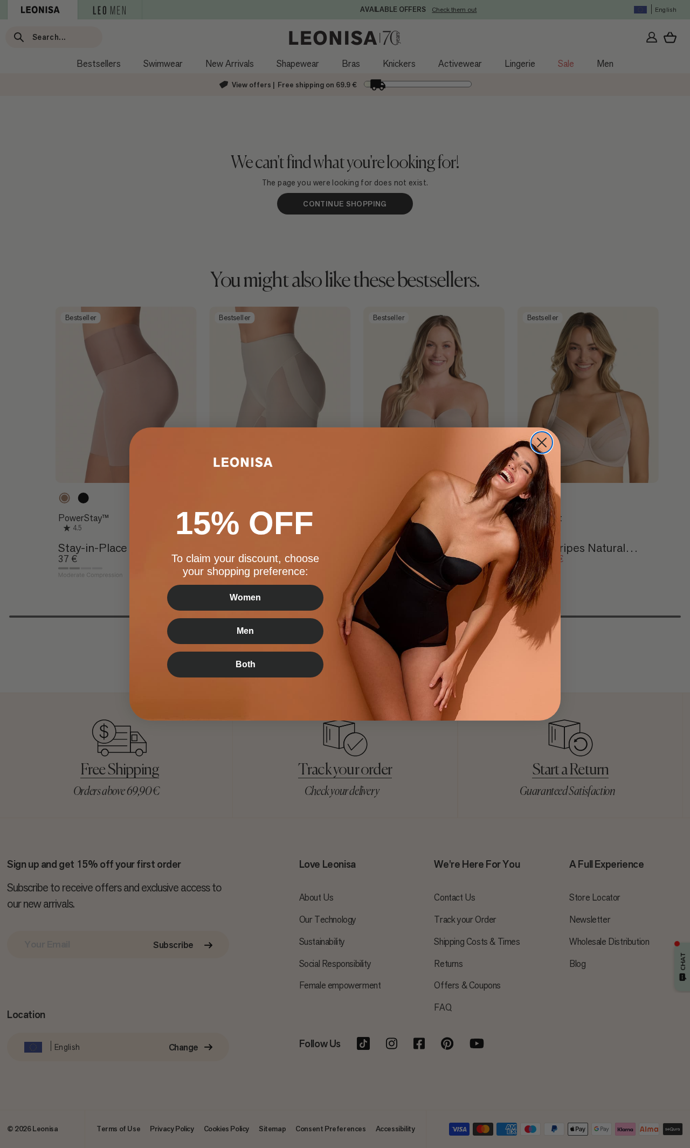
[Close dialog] (542, 442)
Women (245, 597)
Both (246, 664)
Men (245, 630)
